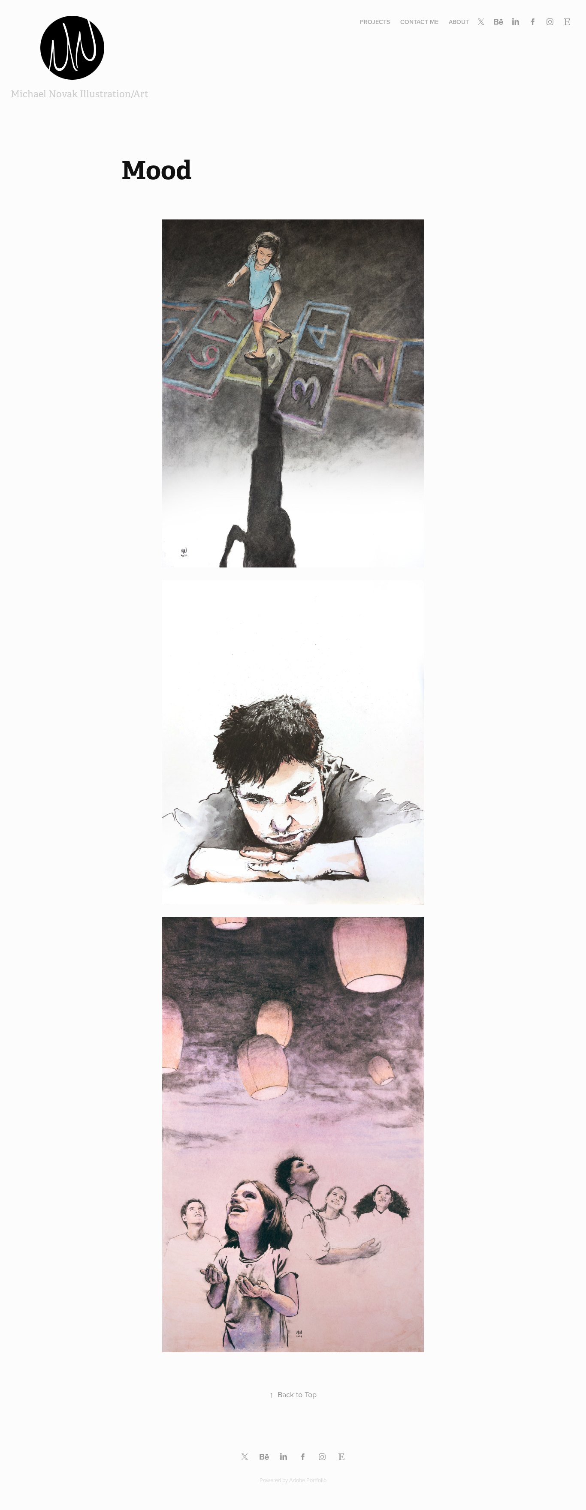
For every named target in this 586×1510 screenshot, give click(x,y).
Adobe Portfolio (307, 1480)
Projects (375, 22)
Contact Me (419, 22)
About (459, 22)
